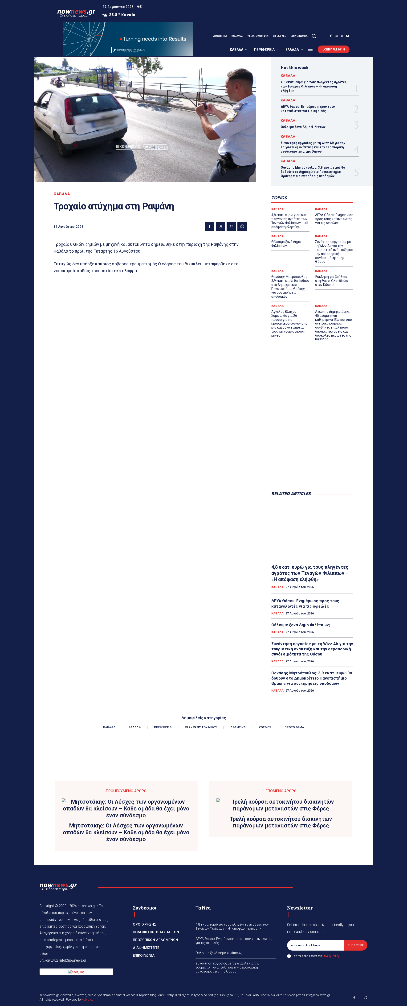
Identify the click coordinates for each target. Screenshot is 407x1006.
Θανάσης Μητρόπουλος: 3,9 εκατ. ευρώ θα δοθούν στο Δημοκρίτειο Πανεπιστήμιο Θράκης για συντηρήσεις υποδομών (313, 171)
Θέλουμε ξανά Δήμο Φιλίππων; (303, 127)
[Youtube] (347, 36)
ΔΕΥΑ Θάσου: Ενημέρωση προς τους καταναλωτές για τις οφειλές (308, 108)
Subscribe (356, 945)
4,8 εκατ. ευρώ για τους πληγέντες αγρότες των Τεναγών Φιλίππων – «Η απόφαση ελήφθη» (314, 86)
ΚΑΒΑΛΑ (62, 194)
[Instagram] (336, 36)
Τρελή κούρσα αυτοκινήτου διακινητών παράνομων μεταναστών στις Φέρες (281, 822)
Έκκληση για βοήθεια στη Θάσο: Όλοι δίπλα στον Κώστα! (331, 281)
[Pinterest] (231, 226)
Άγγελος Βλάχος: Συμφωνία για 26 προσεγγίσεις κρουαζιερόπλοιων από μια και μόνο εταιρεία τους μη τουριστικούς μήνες (289, 323)
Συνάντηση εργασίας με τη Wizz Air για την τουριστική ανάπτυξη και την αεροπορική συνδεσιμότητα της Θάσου (313, 147)
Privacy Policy (330, 956)
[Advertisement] (312, 449)
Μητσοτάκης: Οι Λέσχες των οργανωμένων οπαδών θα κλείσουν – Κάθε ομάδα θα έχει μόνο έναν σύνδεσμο (126, 832)
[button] (313, 36)
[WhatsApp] (242, 226)
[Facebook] (331, 36)
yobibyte (87, 999)
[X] (342, 36)
